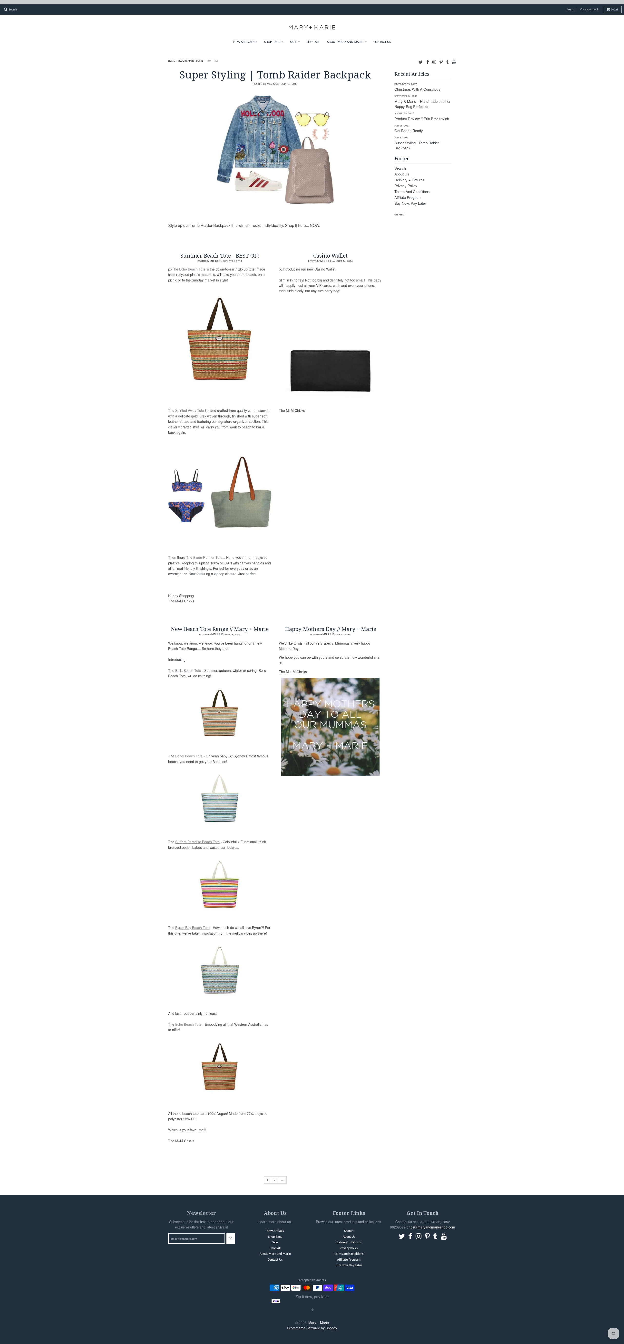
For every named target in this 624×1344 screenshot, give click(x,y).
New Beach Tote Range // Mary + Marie (220, 624)
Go (230, 1234)
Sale (293, 37)
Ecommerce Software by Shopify (312, 1323)
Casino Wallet (330, 251)
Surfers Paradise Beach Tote (197, 837)
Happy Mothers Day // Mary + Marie (330, 624)
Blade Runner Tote (207, 553)
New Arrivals (243, 37)
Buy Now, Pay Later (410, 198)
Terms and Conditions (412, 187)
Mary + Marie (318, 1318)
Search (400, 163)
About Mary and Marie (345, 37)
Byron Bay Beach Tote (192, 923)
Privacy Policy (405, 181)
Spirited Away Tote (189, 406)
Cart (614, 5)
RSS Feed (399, 210)
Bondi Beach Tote (189, 751)
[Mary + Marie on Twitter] (421, 57)
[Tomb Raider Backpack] (275, 145)
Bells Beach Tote (188, 666)
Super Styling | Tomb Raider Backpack (275, 70)
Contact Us (382, 37)
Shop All (313, 37)
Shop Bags (272, 37)
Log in (570, 5)
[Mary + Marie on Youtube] (454, 57)
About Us (401, 169)
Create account (589, 5)
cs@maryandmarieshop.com (433, 1222)
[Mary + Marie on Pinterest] (441, 57)
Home (171, 56)
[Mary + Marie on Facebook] (427, 57)
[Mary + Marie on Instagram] (434, 57)
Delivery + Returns (409, 175)
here (302, 221)
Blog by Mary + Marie (190, 56)
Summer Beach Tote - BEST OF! (219, 251)
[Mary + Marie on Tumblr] (447, 57)
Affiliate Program (407, 192)
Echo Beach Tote (192, 264)
